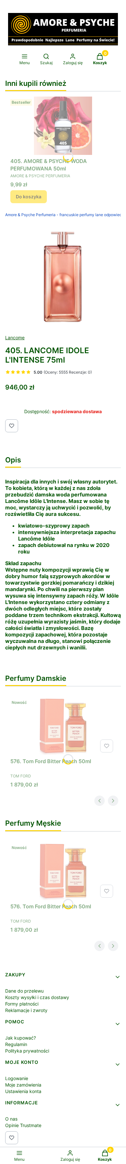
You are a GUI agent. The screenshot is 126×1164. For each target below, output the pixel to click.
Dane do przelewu (24, 991)
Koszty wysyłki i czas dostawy (37, 997)
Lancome (15, 337)
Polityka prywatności (27, 1050)
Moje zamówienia (23, 1085)
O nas (11, 1119)
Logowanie (16, 1078)
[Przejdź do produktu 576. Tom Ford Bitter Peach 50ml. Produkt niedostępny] (63, 726)
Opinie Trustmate (23, 1125)
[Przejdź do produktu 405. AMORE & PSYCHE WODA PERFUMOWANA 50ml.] (63, 126)
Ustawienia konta (23, 1091)
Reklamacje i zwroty (26, 1010)
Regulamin (16, 1044)
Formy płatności (21, 1004)
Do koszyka (28, 196)
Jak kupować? (20, 1038)
